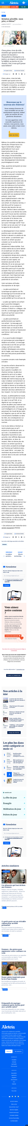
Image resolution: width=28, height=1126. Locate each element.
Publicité (14, 1084)
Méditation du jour (12, 809)
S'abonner (8, 1051)
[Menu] (5, 3)
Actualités (14, 1059)
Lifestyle (14, 1062)
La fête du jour (10, 798)
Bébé (4, 907)
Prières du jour (10, 814)
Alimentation (6, 871)
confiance (5, 935)
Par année (14, 1091)
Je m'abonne (5, 7)
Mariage (5, 989)
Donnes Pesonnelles (14, 1118)
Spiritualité (14, 1064)
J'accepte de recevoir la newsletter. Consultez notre (14, 580)
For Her (3, 12)
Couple (5, 963)
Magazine (14, 1077)
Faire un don (13, 135)
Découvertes (14, 1066)
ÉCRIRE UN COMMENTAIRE (14, 675)
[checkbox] (3, 579)
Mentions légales (14, 1109)
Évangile (7, 803)
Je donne (13, 7)
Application (14, 1075)
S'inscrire (6, 585)
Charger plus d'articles (14, 732)
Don (14, 1082)
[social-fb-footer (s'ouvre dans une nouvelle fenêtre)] (12, 1096)
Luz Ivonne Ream (17, 24)
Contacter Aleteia (14, 1115)
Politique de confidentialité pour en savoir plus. (13, 581)
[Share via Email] (21, 74)
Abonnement (14, 1079)
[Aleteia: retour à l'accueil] (14, 2)
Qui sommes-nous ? (14, 1107)
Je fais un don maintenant (12, 636)
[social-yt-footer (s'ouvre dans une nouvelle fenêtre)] (9, 1096)
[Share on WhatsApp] (24, 74)
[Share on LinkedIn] (16, 74)
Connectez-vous (20, 669)
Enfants (4, 544)
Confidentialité (14, 1121)
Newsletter (14, 1073)
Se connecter (18, 1051)
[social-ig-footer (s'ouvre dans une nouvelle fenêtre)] (18, 1096)
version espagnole (8, 528)
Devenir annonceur (14, 1112)
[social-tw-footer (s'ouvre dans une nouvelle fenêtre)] (15, 1096)
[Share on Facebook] (13, 74)
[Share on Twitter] (19, 74)
